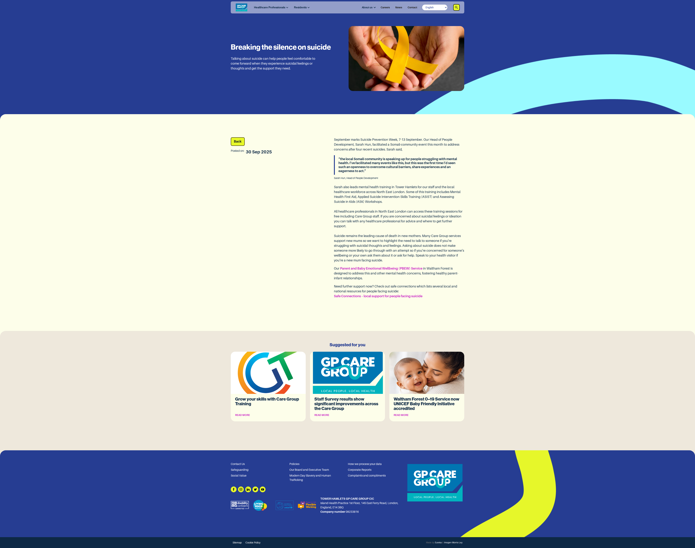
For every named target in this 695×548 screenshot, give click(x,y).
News (398, 7)
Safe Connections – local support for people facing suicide (378, 296)
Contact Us (238, 464)
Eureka (438, 542)
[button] (270, 7)
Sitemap (237, 542)
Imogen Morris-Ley (453, 542)
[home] (241, 7)
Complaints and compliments (367, 475)
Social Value (239, 475)
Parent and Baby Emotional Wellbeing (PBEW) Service (381, 268)
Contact (412, 7)
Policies (294, 464)
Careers (385, 7)
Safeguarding (239, 469)
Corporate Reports (359, 469)
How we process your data (365, 464)
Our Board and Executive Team (309, 469)
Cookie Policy (252, 542)
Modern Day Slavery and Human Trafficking (310, 478)
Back (238, 141)
